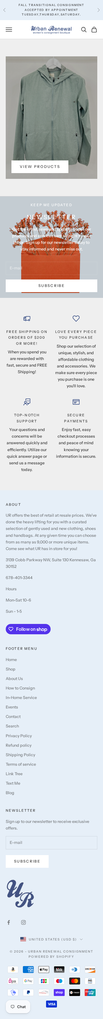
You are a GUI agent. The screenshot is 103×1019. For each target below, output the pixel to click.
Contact (13, 716)
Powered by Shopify (52, 957)
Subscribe (51, 285)
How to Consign (20, 688)
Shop (10, 669)
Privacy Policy (19, 735)
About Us (14, 678)
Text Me (13, 783)
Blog (10, 792)
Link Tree (14, 773)
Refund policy (18, 745)
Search (12, 726)
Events (12, 707)
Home (11, 659)
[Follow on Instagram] (23, 922)
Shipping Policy (20, 754)
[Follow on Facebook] (8, 922)
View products (40, 166)
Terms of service (21, 764)
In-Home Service (21, 697)
